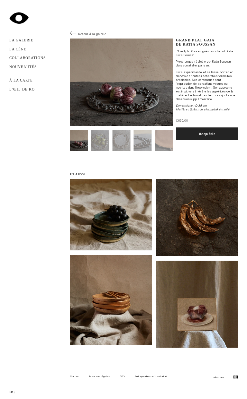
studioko (218, 377)
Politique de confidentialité (151, 376)
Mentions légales (99, 376)
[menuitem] (11, 393)
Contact (75, 376)
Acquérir (207, 134)
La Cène (17, 49)
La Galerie (21, 40)
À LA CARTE (21, 80)
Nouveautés (23, 67)
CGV (122, 376)
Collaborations (27, 58)
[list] (123, 393)
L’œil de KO (22, 89)
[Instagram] (235, 377)
